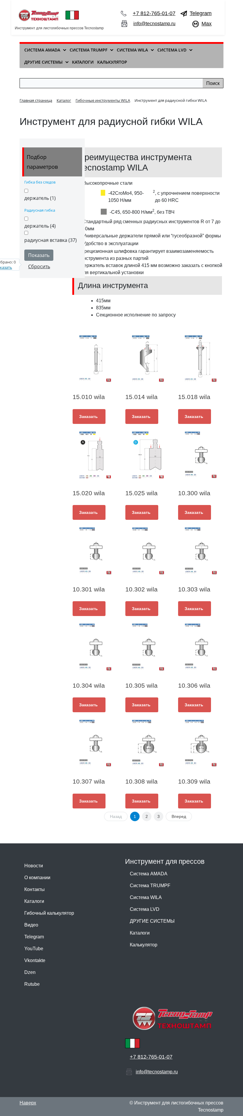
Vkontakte (34, 960)
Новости (33, 865)
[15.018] (200, 359)
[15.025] (147, 455)
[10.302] (147, 551)
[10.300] (200, 455)
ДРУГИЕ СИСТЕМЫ (152, 921)
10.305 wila (141, 685)
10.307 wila (89, 781)
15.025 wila (141, 493)
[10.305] (147, 647)
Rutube (32, 984)
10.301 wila (89, 589)
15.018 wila (194, 396)
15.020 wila (89, 493)
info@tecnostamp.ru (154, 23)
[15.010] (95, 359)
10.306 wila (194, 685)
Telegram (201, 13)
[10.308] (147, 743)
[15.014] (147, 359)
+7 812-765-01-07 (154, 13)
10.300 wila (194, 493)
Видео (31, 924)
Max (207, 24)
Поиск (213, 83)
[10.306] (200, 647)
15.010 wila (89, 396)
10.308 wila (141, 781)
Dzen (30, 972)
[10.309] (200, 743)
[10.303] (200, 551)
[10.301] (95, 551)
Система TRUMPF (150, 885)
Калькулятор (143, 944)
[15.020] (95, 455)
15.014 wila (141, 396)
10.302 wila (141, 589)
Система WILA (146, 897)
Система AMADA (148, 873)
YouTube (33, 948)
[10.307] (95, 743)
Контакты (34, 889)
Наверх (28, 1102)
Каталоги (34, 901)
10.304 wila (89, 685)
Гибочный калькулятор (49, 913)
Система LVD (144, 909)
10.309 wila (194, 781)
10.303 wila (194, 589)
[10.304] (95, 647)
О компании (37, 877)
